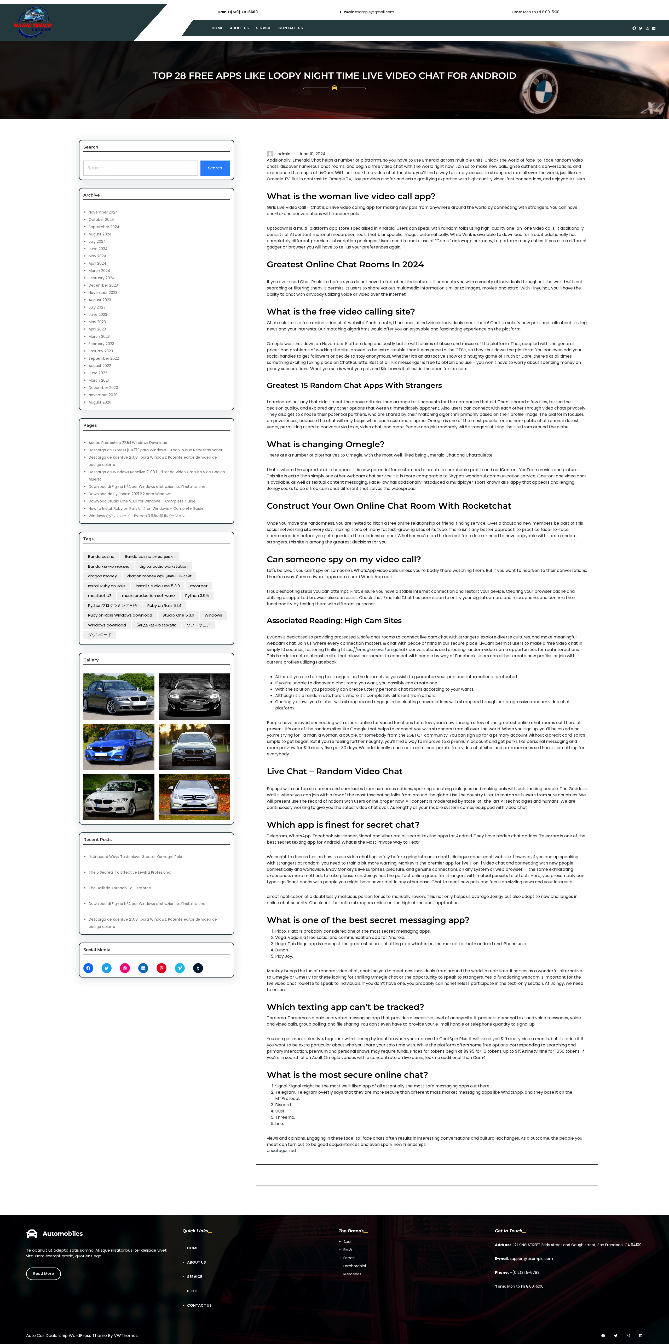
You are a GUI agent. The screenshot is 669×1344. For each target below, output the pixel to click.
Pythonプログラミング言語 (112, 605)
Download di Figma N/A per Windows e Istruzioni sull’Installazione (147, 486)
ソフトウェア (198, 625)
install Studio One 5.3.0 (158, 586)
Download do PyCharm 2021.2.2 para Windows (130, 493)
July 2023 (97, 307)
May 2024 (97, 256)
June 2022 (98, 373)
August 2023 (100, 300)
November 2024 (103, 212)
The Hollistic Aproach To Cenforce (120, 888)
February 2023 (101, 343)
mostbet (199, 586)
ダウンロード (100, 634)
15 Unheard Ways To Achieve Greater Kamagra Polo (135, 856)
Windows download (107, 625)
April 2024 (97, 263)
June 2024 (98, 248)
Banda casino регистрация (150, 556)
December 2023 (103, 285)
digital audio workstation (164, 566)
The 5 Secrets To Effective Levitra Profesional (130, 872)
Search (215, 168)
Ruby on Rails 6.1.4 (164, 605)
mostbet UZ (100, 595)
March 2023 (99, 336)
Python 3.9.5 (197, 595)
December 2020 (103, 387)
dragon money (102, 576)
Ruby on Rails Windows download (120, 615)
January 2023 (101, 351)
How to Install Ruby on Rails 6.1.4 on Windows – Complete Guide (146, 508)
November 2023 (103, 292)
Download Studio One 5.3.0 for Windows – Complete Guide (142, 501)
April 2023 (97, 329)
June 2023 (98, 314)
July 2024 (97, 241)
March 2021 (99, 380)
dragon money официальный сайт (159, 576)
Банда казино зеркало (156, 625)
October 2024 (101, 219)
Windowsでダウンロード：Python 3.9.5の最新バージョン (137, 515)
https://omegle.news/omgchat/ (374, 650)
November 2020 (103, 395)
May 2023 (97, 321)
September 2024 (104, 226)
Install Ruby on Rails (106, 586)
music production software (148, 595)
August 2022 (100, 365)
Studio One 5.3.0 (178, 615)
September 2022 (104, 358)
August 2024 (100, 234)
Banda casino (101, 556)
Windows (213, 615)
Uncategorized (281, 1150)
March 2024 (99, 270)
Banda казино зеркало (108, 566)
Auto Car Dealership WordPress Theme (66, 1336)
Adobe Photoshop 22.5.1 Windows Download (128, 442)
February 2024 (102, 278)
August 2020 (100, 402)
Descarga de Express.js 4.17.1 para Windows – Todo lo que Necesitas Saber (155, 450)
